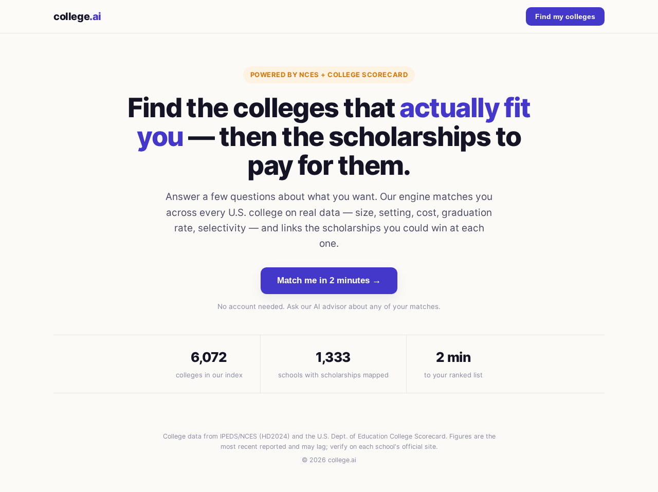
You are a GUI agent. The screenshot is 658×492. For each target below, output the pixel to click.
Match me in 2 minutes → (329, 280)
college (77, 16)
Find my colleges (565, 16)
